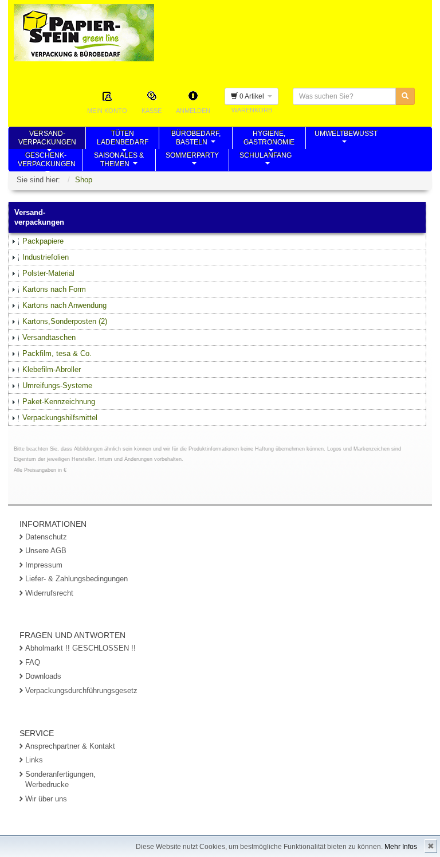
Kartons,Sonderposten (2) (64, 321)
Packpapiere (43, 241)
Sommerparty (192, 161)
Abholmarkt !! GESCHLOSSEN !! (80, 648)
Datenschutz (46, 537)
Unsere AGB (45, 550)
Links (34, 760)
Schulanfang (265, 161)
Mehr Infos (400, 847)
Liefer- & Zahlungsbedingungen (76, 578)
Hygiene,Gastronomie (268, 139)
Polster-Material (48, 273)
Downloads (43, 676)
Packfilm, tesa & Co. (57, 353)
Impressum (43, 565)
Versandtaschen (49, 337)
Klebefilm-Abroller (51, 369)
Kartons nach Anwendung (64, 305)
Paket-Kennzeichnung (58, 401)
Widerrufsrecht (49, 593)
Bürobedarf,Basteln (196, 139)
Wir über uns (46, 799)
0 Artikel (253, 96)
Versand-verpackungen (47, 139)
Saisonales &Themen (119, 161)
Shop (83, 179)
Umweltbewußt (346, 139)
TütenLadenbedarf (122, 139)
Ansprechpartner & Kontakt (70, 746)
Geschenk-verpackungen (47, 161)
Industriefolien (45, 257)
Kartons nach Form (54, 289)
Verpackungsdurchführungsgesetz (81, 690)
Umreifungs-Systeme (57, 385)
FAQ (32, 662)
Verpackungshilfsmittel (59, 417)
